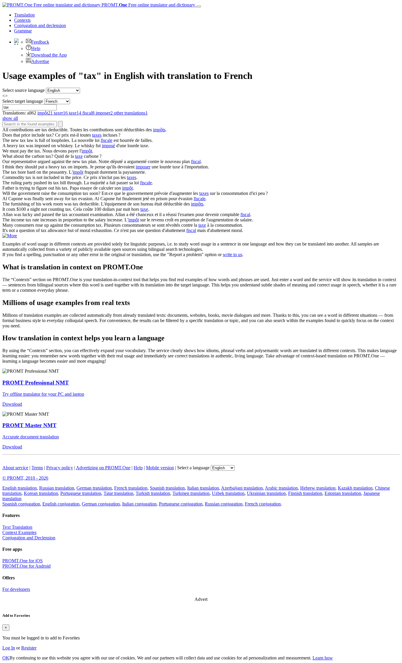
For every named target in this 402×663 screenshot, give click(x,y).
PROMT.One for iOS (22, 560)
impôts (159, 129)
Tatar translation (118, 493)
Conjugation (40, 25)
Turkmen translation (191, 493)
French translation (130, 487)
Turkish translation (153, 493)
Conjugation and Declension (28, 537)
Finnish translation (305, 493)
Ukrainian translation (266, 493)
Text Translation (17, 527)
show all (10, 118)
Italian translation (203, 487)
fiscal (196, 161)
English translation (19, 487)
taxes (97, 134)
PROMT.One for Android (26, 565)
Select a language (193, 467)
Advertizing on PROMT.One (103, 467)
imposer (143, 166)
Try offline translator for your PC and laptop (43, 394)
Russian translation (56, 487)
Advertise (40, 61)
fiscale (106, 140)
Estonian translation (343, 493)
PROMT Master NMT (29, 425)
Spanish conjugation (21, 503)
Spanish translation (167, 487)
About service (15, 467)
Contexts (22, 20)
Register (28, 647)
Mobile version (160, 467)
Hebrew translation (317, 487)
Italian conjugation (139, 503)
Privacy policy (59, 467)
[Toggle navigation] (198, 6)
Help (35, 48)
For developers (16, 589)
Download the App (49, 54)
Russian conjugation (223, 503)
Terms (37, 467)
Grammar (23, 30)
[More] (9, 235)
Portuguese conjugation (180, 503)
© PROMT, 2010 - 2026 (25, 477)
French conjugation (263, 503)
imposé (108, 145)
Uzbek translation (228, 493)
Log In (8, 647)
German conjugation (101, 503)
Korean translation (41, 493)
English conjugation (60, 503)
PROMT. (147, 4)
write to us (232, 254)
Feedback (40, 41)
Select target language (22, 101)
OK (5, 657)
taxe (79, 156)
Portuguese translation (80, 493)
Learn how (323, 657)
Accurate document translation (30, 436)
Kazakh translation (355, 487)
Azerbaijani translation (242, 487)
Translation (24, 14)
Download (12, 404)
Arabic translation (281, 487)
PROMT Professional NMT (35, 382)
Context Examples (19, 532)
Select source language (23, 90)
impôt (87, 150)
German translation (94, 487)
